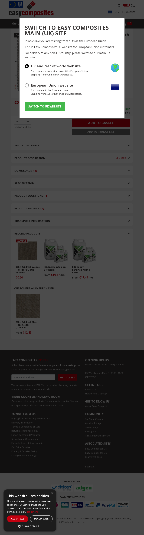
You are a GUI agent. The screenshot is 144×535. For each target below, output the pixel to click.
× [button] (52, 493)
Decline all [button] (41, 518)
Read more (32, 511)
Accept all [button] (17, 518)
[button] (30, 526)
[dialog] (30, 510)
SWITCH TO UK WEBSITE (44, 106)
